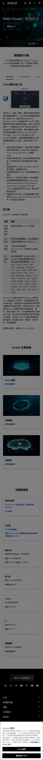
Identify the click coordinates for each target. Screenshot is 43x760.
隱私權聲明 (35, 742)
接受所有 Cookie (21, 756)
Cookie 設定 (21, 749)
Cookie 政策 (6, 744)
